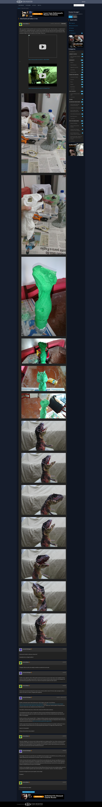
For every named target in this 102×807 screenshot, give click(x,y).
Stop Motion (76, 86)
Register (27, 791)
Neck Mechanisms (76, 116)
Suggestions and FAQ (76, 67)
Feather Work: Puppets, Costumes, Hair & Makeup (76, 130)
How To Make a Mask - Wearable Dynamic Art (76, 111)
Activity (34, 5)
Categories (28, 5)
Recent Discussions (74, 25)
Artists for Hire (76, 72)
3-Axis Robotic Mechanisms (76, 113)
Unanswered (76, 33)
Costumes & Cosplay (76, 77)
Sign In (83, 1)
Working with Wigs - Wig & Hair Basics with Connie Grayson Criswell (76, 137)
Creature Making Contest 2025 (76, 94)
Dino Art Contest (64, 23)
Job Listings (76, 69)
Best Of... (39, 5)
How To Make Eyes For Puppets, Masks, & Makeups (76, 133)
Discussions (21, 5)
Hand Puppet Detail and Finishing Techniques (76, 105)
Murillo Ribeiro (26, 23)
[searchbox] (79, 5)
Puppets (76, 84)
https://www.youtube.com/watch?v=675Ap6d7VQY (39, 88)
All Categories (72, 51)
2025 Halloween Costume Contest (76, 57)
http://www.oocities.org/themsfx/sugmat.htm (42, 721)
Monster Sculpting (76, 123)
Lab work (76, 79)
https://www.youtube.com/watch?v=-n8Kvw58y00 (39, 59)
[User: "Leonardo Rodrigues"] (21, 649)
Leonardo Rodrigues (27, 649)
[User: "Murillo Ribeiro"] (21, 24)
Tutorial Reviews (76, 64)
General (76, 62)
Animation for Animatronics (76, 107)
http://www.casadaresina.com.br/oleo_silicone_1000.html (31, 704)
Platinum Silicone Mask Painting (76, 126)
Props (76, 81)
